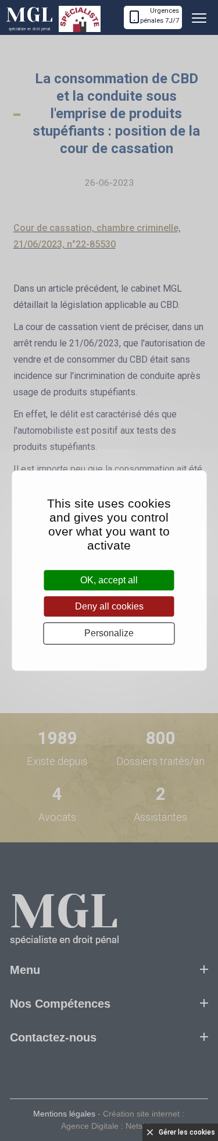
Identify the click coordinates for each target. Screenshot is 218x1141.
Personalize (109, 634)
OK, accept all (109, 580)
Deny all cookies (109, 606)
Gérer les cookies (187, 1132)
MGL (29, 17)
